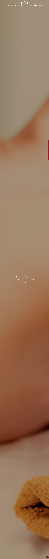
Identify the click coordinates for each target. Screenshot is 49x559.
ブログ (30, 5)
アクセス (7, 5)
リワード (21, 5)
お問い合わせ (41, 5)
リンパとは (35, 5)
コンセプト (17, 5)
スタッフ (26, 5)
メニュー (11, 5)
